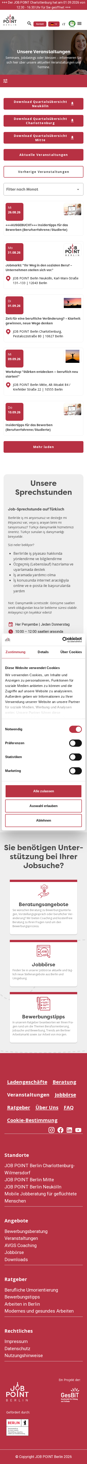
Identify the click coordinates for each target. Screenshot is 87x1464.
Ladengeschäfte (27, 1081)
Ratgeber (18, 1107)
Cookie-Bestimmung (32, 1120)
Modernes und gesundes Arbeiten (39, 1311)
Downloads (16, 1259)
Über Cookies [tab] (71, 652)
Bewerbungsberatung (26, 1231)
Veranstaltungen (28, 1094)
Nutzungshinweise (23, 1355)
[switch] (75, 743)
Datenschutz (17, 1348)
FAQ (69, 1107)
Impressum (16, 1341)
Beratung (64, 1081)
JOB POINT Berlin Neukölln (32, 1187)
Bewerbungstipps (22, 1297)
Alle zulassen (43, 791)
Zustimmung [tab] (15, 652)
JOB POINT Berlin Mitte (29, 1179)
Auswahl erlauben (43, 806)
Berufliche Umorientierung (31, 1290)
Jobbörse (65, 1094)
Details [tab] (43, 652)
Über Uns (46, 1107)
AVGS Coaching (20, 1245)
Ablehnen (43, 820)
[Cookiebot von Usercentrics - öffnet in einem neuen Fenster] (62, 640)
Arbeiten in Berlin (22, 1304)
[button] (54, 24)
